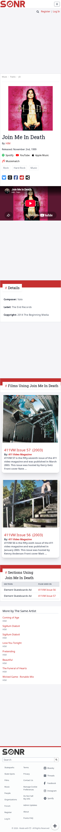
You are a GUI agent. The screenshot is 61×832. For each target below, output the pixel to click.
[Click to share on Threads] (10, 177)
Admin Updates (30, 805)
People (7, 793)
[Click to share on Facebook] (16, 177)
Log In (56, 11)
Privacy (26, 773)
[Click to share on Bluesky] (4, 177)
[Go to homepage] (13, 4)
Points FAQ (28, 818)
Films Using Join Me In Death (33, 385)
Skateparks (9, 767)
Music (7, 786)
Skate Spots (9, 773)
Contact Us (28, 780)
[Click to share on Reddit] (22, 177)
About (26, 811)
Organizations (10, 799)
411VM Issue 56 (47, 589)
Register (45, 11)
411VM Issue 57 (47, 596)
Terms (26, 767)
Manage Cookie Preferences (30, 788)
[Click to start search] (38, 12)
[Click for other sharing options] (28, 177)
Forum (7, 806)
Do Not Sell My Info (28, 797)
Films (6, 780)
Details (14, 287)
